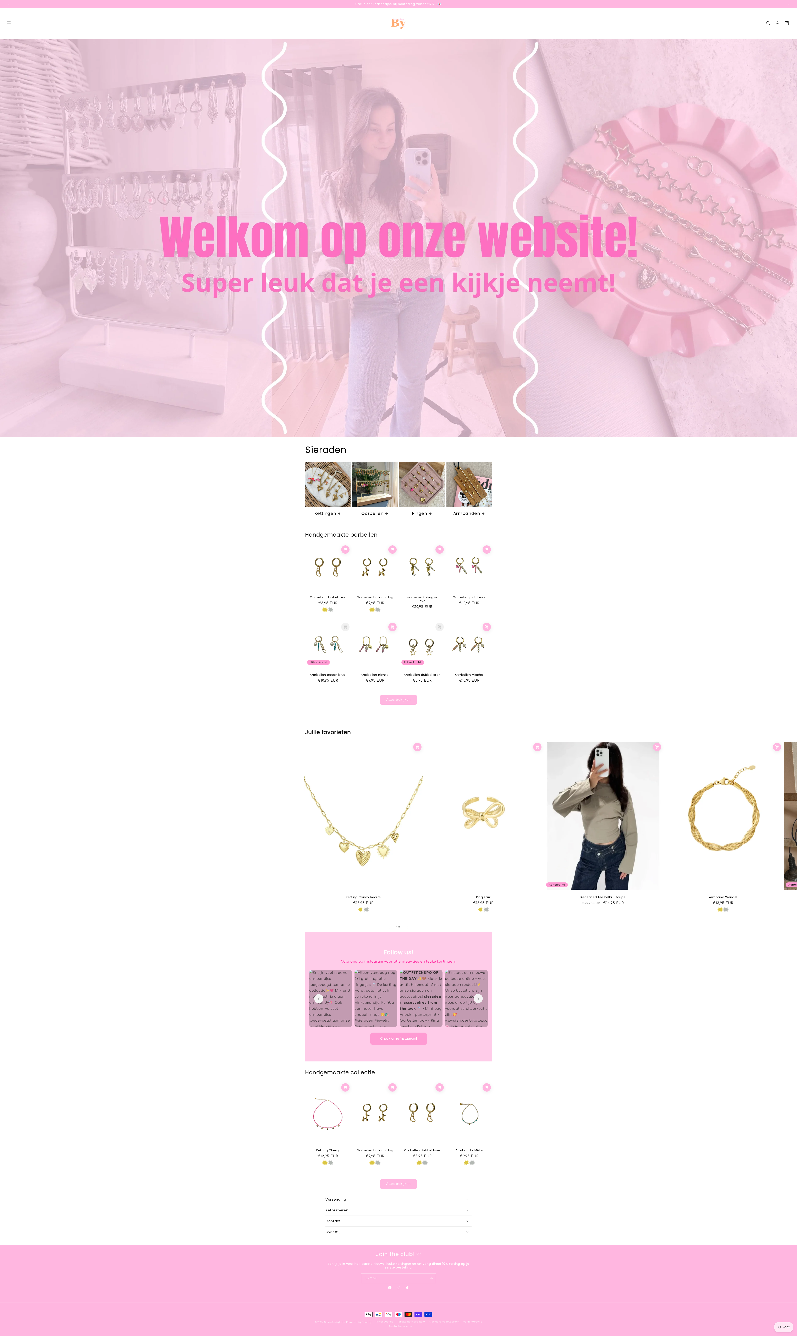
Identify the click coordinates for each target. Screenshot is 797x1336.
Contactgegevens (400, 1326)
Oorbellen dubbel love (328, 597)
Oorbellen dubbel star (422, 675)
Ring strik (483, 897)
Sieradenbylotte (334, 1322)
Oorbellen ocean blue (327, 675)
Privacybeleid (385, 1322)
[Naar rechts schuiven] (407, 927)
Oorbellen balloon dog (375, 597)
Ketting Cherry (327, 1150)
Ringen (419, 513)
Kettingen (325, 513)
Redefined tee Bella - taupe (603, 897)
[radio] (325, 609)
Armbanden (466, 513)
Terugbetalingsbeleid (411, 1322)
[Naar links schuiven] (389, 927)
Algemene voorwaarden (444, 1322)
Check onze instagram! (398, 1038)
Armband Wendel (723, 897)
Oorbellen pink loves (469, 597)
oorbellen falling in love (422, 599)
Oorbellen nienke (375, 675)
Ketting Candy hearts (363, 897)
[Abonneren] (431, 1278)
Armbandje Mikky (469, 1150)
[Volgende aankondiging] (788, 4)
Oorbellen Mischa (469, 675)
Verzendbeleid (472, 1322)
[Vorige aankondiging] (8, 4)
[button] (8, 23)
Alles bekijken (398, 699)
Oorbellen (372, 513)
